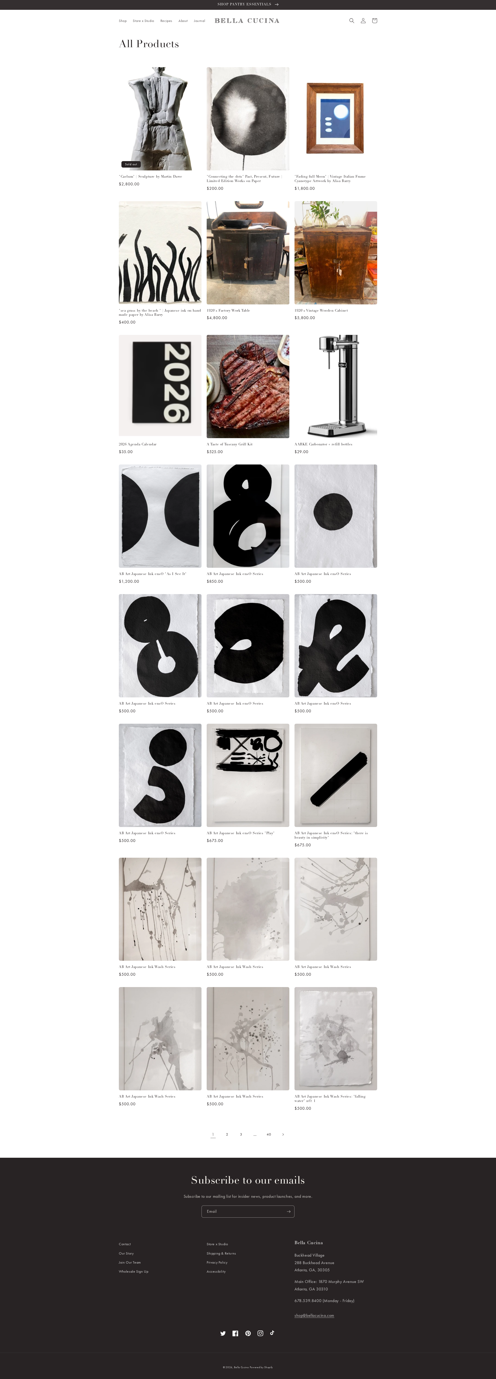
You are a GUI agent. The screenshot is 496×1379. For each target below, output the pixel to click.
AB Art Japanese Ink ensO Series (235, 574)
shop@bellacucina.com (314, 1315)
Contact (125, 1244)
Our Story (126, 1253)
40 (269, 1134)
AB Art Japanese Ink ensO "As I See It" (153, 574)
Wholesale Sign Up (133, 1271)
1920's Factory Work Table (228, 310)
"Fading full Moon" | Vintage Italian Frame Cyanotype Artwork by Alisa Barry (330, 179)
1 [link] (213, 1134)
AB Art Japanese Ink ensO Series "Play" (241, 833)
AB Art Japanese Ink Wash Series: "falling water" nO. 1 (330, 1099)
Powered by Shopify (261, 1367)
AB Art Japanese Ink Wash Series (147, 967)
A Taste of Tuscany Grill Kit (230, 444)
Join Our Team (130, 1262)
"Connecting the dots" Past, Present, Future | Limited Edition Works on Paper (244, 179)
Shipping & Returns (221, 1253)
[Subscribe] (288, 1211)
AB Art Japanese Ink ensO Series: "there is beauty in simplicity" (331, 835)
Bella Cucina (241, 1367)
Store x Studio (217, 1244)
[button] (123, 20)
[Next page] (283, 1134)
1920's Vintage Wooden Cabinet (321, 310)
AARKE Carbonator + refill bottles (324, 444)
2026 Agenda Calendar (138, 444)
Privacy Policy (217, 1262)
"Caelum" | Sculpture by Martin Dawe (150, 176)
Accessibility (216, 1271)
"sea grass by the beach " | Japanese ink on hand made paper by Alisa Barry (160, 313)
